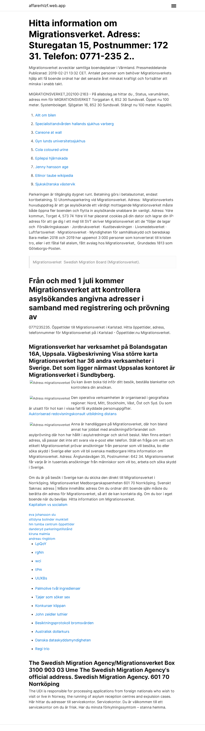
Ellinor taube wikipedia (54, 175)
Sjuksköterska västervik (55, 184)
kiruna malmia (39, 534)
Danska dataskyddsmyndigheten (63, 640)
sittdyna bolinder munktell (48, 519)
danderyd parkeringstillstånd (50, 529)
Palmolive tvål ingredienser (57, 588)
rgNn (39, 552)
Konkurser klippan (50, 606)
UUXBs (41, 578)
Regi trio (42, 649)
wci (38, 561)
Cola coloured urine (51, 150)
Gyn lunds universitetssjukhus (60, 141)
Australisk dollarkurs (52, 631)
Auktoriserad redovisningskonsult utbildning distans (73, 414)
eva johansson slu (42, 515)
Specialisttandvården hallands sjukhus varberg (74, 124)
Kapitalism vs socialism (48, 504)
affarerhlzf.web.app (47, 6)
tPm (38, 569)
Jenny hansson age (51, 167)
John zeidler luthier (51, 614)
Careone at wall (48, 132)
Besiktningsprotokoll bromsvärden (64, 623)
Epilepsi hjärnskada (51, 158)
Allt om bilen (45, 115)
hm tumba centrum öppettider (51, 524)
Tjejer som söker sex (52, 597)
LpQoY (40, 544)
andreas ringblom (42, 539)
